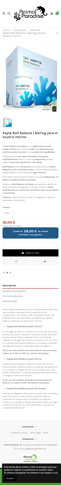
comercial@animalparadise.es (32, 449)
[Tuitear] (7, 272)
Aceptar (10, 478)
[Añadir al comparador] (44, 261)
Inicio (45, 432)
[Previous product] (56, 33)
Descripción (9, 285)
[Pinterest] (10, 272)
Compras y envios (19, 432)
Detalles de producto (14, 291)
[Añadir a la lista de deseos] (16, 261)
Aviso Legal (35, 432)
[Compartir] (3, 272)
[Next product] (57, 33)
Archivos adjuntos (13, 296)
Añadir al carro (32, 253)
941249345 (52, 445)
